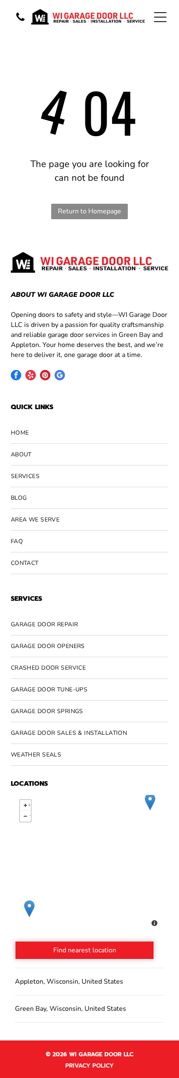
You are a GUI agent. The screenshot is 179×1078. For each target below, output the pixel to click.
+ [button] (29, 803)
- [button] (30, 814)
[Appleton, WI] (29, 908)
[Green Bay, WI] (150, 801)
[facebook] (16, 376)
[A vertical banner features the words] (20, 21)
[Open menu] (160, 17)
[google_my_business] (60, 376)
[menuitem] (89, 433)
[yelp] (30, 376)
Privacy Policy (89, 1065)
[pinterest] (45, 376)
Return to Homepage (89, 211)
